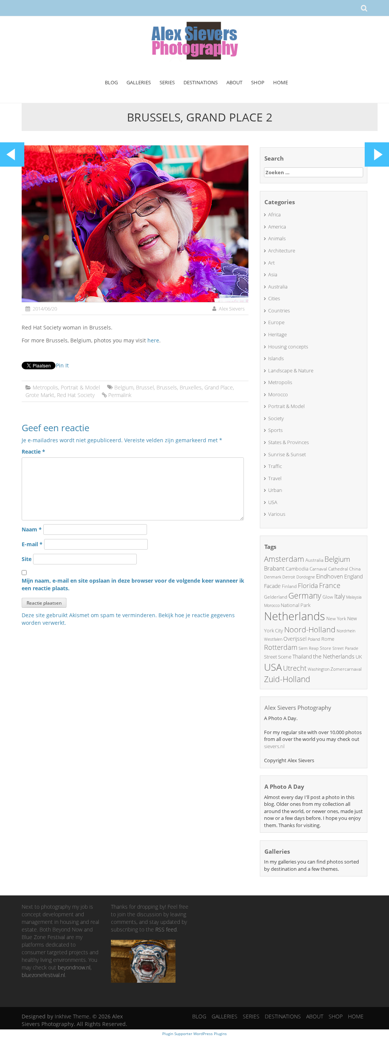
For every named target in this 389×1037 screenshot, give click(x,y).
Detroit (288, 577)
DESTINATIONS (200, 82)
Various (276, 514)
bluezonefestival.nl (43, 975)
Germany (304, 595)
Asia (272, 274)
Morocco (278, 394)
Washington (318, 669)
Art (271, 262)
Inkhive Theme (72, 1016)
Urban (275, 490)
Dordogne (305, 577)
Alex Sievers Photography (297, 707)
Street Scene (277, 656)
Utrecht (295, 668)
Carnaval (318, 569)
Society (276, 418)
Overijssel (295, 638)
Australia (278, 286)
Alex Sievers (232, 308)
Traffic (275, 466)
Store (325, 648)
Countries (279, 310)
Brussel (145, 387)
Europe (276, 322)
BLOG (111, 82)
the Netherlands (333, 656)
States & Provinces (288, 442)
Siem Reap (309, 648)
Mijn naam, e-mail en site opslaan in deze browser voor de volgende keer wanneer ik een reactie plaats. (133, 584)
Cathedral (338, 569)
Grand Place (218, 387)
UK (359, 656)
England (353, 576)
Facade (272, 585)
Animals (277, 238)
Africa (274, 214)
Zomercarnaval (346, 669)
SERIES (167, 82)
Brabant (274, 568)
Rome (327, 638)
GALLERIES (139, 82)
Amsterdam (284, 559)
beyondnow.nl (74, 967)
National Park (295, 605)
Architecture (281, 250)
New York (336, 618)
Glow (328, 597)
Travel (274, 478)
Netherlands (294, 616)
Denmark (272, 577)
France (329, 585)
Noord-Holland (309, 629)
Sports (275, 430)
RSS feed (166, 929)
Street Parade (345, 648)
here (153, 340)
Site (27, 559)
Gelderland (275, 597)
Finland (289, 586)
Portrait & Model (80, 387)
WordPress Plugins (209, 1033)
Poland (314, 639)
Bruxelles (191, 387)
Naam (32, 529)
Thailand (302, 656)
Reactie (33, 451)
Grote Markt (39, 395)
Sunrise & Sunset (287, 454)
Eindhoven (329, 576)
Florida (308, 585)
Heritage (277, 334)
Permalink (119, 395)
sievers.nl (274, 746)
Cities (274, 298)
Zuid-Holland (287, 679)
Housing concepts (288, 346)
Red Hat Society (76, 395)
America (277, 226)
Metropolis (45, 387)
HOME (280, 82)
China (355, 569)
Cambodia (297, 568)
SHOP (257, 82)
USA (272, 502)
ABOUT (234, 82)
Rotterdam (280, 647)
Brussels (167, 387)
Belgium (123, 387)
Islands (276, 358)
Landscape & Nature (290, 370)
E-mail (32, 544)
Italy (339, 596)
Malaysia (354, 597)
